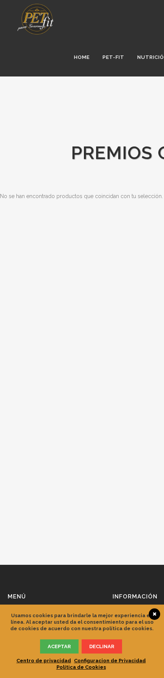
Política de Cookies (81, 667)
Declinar (101, 646)
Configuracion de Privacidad (110, 660)
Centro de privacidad (43, 660)
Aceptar (59, 646)
